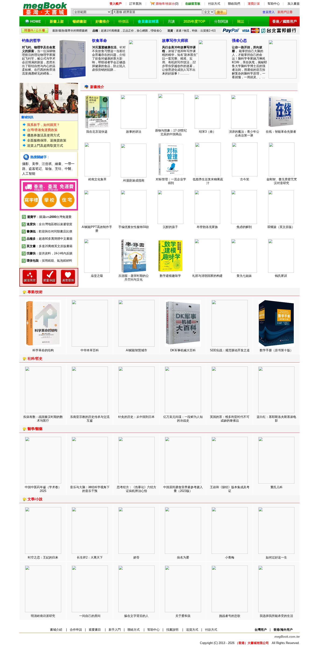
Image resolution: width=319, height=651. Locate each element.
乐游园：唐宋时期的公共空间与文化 (133, 277)
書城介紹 (56, 629)
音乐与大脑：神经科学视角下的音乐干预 (90, 489)
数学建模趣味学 (170, 275)
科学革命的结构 (43, 350)
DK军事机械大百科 (183, 350)
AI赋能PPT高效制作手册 (97, 228)
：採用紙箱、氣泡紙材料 (55, 260)
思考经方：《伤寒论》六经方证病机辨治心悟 (136, 489)
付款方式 (214, 3)
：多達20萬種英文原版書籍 (49, 246)
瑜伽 (48, 169)
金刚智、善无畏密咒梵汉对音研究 (281, 181)
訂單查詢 (135, 3)
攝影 (25, 164)
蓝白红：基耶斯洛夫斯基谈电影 (276, 418)
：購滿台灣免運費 (49, 217)
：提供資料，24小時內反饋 (54, 253)
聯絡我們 (234, 3)
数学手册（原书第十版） (276, 350)
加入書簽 (293, 3)
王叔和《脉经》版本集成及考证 (229, 489)
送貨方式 (192, 629)
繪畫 (58, 164)
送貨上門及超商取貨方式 (45, 145)
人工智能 (28, 173)
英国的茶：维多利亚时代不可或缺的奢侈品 (229, 418)
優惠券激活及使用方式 (43, 135)
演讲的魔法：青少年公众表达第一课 (244, 133)
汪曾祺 (47, 164)
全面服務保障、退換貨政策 (46, 140)
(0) (167, 3)
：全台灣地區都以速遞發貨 (49, 224)
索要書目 (95, 629)
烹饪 (58, 169)
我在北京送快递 (96, 131)
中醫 (68, 169)
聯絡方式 (134, 629)
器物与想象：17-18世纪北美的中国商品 (171, 132)
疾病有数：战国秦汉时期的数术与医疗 (43, 418)
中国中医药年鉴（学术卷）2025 (43, 489)
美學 (35, 164)
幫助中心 (274, 3)
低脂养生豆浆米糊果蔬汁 (208, 181)
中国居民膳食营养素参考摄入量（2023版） (183, 489)
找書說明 (172, 629)
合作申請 (76, 629)
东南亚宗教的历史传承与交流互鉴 (90, 418)
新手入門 (115, 629)
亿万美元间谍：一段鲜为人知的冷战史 (183, 418)
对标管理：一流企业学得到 (171, 181)
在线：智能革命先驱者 (281, 131)
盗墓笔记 (35, 169)
